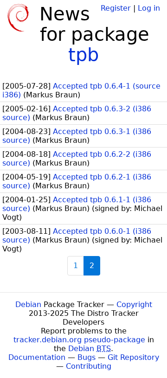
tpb (83, 54)
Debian (28, 304)
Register (116, 8)
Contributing (88, 366)
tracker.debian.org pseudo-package (79, 339)
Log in (149, 8)
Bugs (86, 357)
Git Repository (133, 357)
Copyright (134, 304)
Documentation (36, 357)
